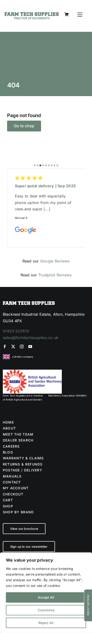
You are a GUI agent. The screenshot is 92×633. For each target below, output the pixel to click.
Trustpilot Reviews (54, 275)
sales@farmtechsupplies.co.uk (31, 337)
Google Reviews (55, 261)
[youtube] (30, 346)
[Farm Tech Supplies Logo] (31, 14)
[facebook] (5, 346)
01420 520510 (16, 331)
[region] (46, 592)
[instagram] (22, 346)
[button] (35, 165)
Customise (46, 610)
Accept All (46, 597)
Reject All (46, 623)
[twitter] (13, 346)
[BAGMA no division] (32, 371)
